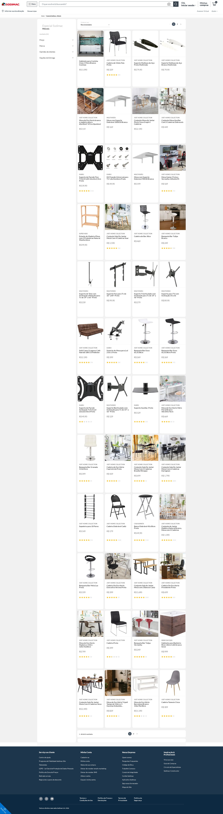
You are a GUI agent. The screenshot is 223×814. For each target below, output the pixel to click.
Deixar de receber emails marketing (93, 769)
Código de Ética (127, 765)
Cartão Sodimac (128, 776)
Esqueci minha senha (88, 780)
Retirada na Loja (45, 776)
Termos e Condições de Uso (86, 799)
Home (43, 16)
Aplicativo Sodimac (129, 780)
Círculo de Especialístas (172, 767)
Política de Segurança (138, 799)
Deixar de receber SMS (89, 772)
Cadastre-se (85, 757)
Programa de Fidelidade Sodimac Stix (52, 761)
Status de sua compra (88, 765)
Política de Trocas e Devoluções (105, 799)
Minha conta (85, 761)
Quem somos (127, 757)
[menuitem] (213, 11)
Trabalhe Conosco (128, 769)
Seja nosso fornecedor (130, 783)
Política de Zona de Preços (48, 772)
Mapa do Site (126, 787)
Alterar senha (85, 776)
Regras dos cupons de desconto (50, 780)
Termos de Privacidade (122, 799)
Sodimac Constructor (171, 771)
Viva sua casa (168, 760)
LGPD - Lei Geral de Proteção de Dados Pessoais (56, 769)
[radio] (107, 75)
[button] (109, 4)
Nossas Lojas (32, 11)
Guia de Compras (170, 763)
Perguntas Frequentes (130, 761)
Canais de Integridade (130, 772)
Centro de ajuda (45, 757)
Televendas (43, 765)
